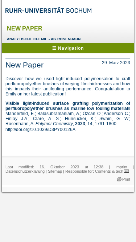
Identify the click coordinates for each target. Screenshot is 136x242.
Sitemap (55, 171)
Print (126, 179)
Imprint (121, 167)
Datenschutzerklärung (25, 171)
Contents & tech (109, 171)
